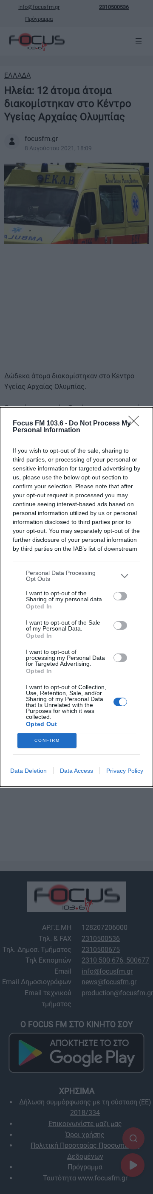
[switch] (120, 596)
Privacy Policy (124, 770)
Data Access (76, 770)
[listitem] (76, 576)
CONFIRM (47, 740)
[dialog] (76, 597)
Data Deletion (28, 770)
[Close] (136, 424)
